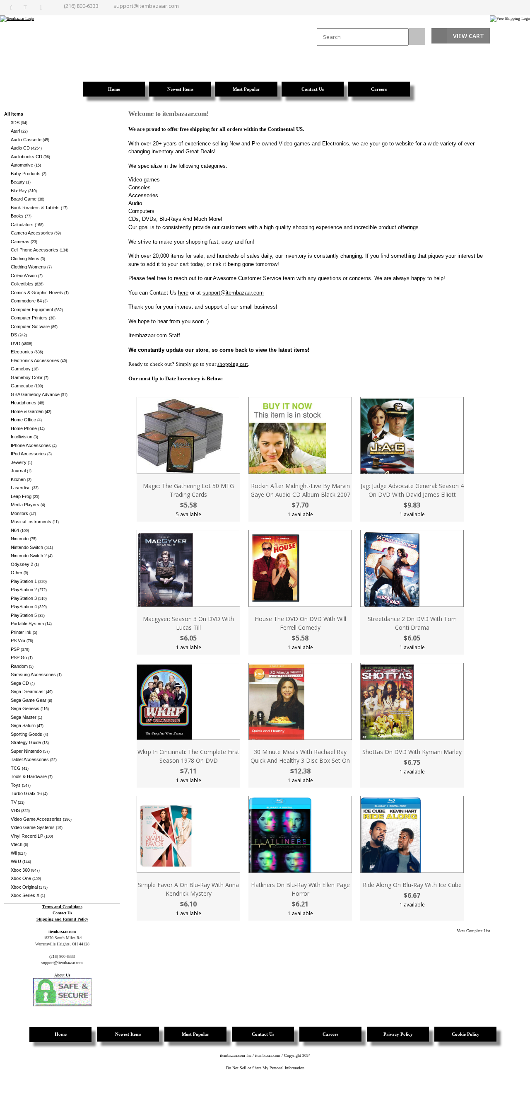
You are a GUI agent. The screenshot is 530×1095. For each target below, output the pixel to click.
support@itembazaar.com (146, 6)
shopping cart (232, 364)
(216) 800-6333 (81, 6)
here (183, 293)
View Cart (468, 36)
